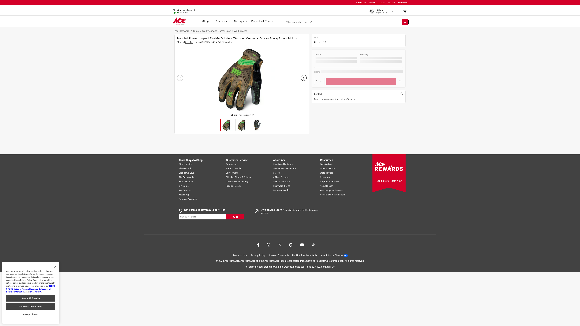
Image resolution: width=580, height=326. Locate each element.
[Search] (405, 22)
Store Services (326, 173)
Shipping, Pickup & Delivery (238, 177)
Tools (196, 31)
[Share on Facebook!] (258, 244)
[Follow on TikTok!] (313, 244)
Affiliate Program (281, 177)
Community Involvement (284, 168)
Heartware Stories (281, 186)
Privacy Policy (258, 255)
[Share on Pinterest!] (290, 244)
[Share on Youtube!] (302, 244)
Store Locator (403, 2)
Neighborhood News (329, 181)
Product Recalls (233, 186)
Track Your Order (234, 168)
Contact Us (231, 164)
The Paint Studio (186, 177)
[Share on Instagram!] (268, 244)
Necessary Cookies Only (30, 306)
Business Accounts (377, 2)
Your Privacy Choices (332, 255)
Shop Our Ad (185, 168)
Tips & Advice (326, 164)
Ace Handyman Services (331, 190)
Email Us (330, 266)
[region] (30, 293)
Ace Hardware (182, 31)
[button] (346, 22)
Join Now (397, 180)
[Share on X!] (279, 244)
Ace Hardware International (333, 194)
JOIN (235, 216)
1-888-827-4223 (313, 266)
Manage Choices (31, 314)
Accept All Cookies (31, 298)
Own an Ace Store (281, 181)
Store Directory (186, 181)
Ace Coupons (185, 190)
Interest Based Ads (279, 255)
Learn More (383, 180)
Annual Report (327, 186)
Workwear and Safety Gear (216, 31)
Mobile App (184, 194)
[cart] (406, 11)
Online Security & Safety (237, 181)
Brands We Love (186, 173)
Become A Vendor (281, 190)
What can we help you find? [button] (299, 22)
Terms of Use (240, 255)
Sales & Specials (327, 168)
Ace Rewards (361, 2)
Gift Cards (183, 186)
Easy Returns (232, 173)
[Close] (55, 266)
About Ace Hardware (283, 164)
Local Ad (391, 2)
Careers (276, 173)
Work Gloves (240, 31)
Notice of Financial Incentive (26, 289)
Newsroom (325, 177)
